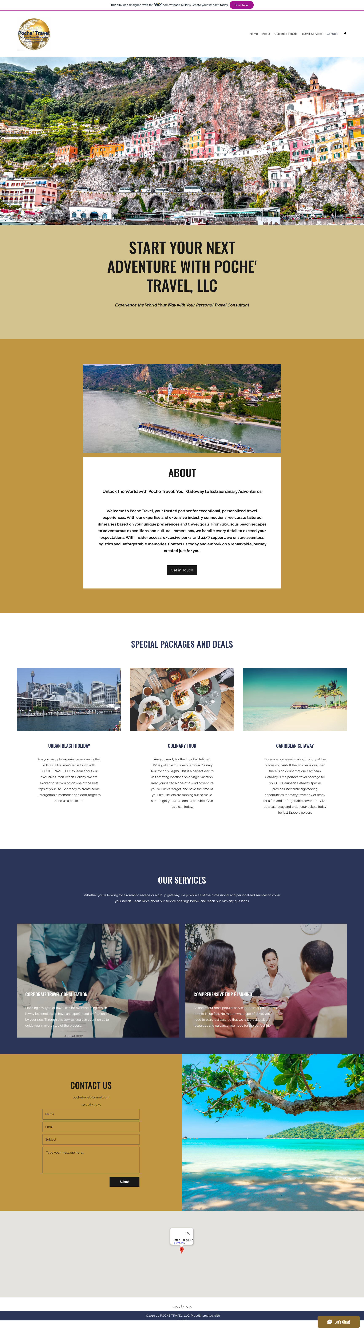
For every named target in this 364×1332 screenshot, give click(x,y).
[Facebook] (345, 34)
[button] (182, 570)
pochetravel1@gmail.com (91, 1097)
